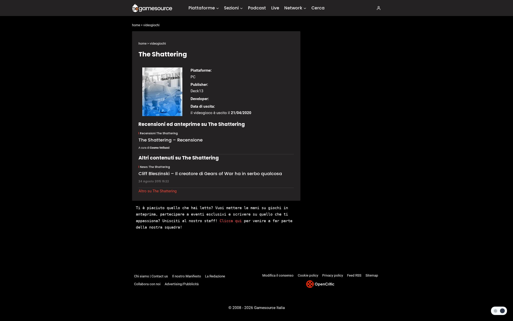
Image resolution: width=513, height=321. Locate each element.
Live (275, 8)
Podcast (257, 8)
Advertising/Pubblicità (182, 284)
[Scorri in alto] (499, 303)
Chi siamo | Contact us (151, 276)
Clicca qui (231, 221)
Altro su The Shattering (157, 191)
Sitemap (372, 275)
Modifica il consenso (278, 275)
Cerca (318, 8)
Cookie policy (308, 275)
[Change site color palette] (499, 311)
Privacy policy (332, 275)
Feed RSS (354, 275)
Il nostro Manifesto (186, 276)
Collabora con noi (147, 284)
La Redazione (215, 276)
